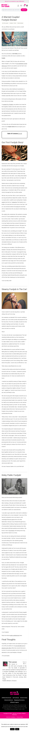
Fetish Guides (20, 23)
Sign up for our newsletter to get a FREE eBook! (14, 1)
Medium (9, 680)
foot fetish (11, 530)
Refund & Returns (8, 700)
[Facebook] (24, 663)
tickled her (14, 202)
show (20, 133)
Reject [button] (17, 729)
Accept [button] (12, 729)
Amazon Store (23, 697)
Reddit (4, 680)
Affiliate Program (14, 702)
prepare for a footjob (8, 104)
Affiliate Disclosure (6, 697)
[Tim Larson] (5, 666)
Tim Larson (6, 23)
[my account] (18, 5)
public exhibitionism (15, 635)
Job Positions (15, 697)
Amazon (14, 680)
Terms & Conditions (11, 717)
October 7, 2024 (13, 23)
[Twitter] (25, 663)
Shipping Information (19, 700)
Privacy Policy (20, 717)
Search (24, 10)
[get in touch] (21, 5)
